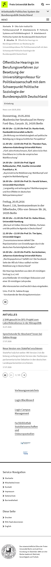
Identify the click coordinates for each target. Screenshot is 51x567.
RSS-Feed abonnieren (14, 522)
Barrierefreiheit (11, 500)
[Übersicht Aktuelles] (5, 302)
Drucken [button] (8, 517)
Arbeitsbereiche (29, 30)
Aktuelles (10, 40)
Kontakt (8, 487)
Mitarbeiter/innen (12, 482)
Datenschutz (10, 495)
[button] (5, 375)
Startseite (7, 26)
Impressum (9, 491)
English (8, 526)
